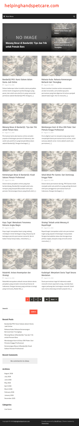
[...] (33, 96)
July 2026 (7, 376)
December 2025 (9, 398)
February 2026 (9, 392)
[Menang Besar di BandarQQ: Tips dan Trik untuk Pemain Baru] (26, 37)
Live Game (8, 409)
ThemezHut (45, 423)
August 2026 (8, 373)
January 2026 (9, 395)
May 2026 (7, 383)
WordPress (57, 421)
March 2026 (8, 389)
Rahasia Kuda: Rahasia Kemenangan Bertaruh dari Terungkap (63, 45)
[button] (46, 37)
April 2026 (7, 386)
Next (53, 299)
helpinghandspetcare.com (32, 5)
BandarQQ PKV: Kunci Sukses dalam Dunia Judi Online (62, 31)
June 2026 (7, 380)
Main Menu (9, 16)
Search (5, 308)
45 (47, 299)
